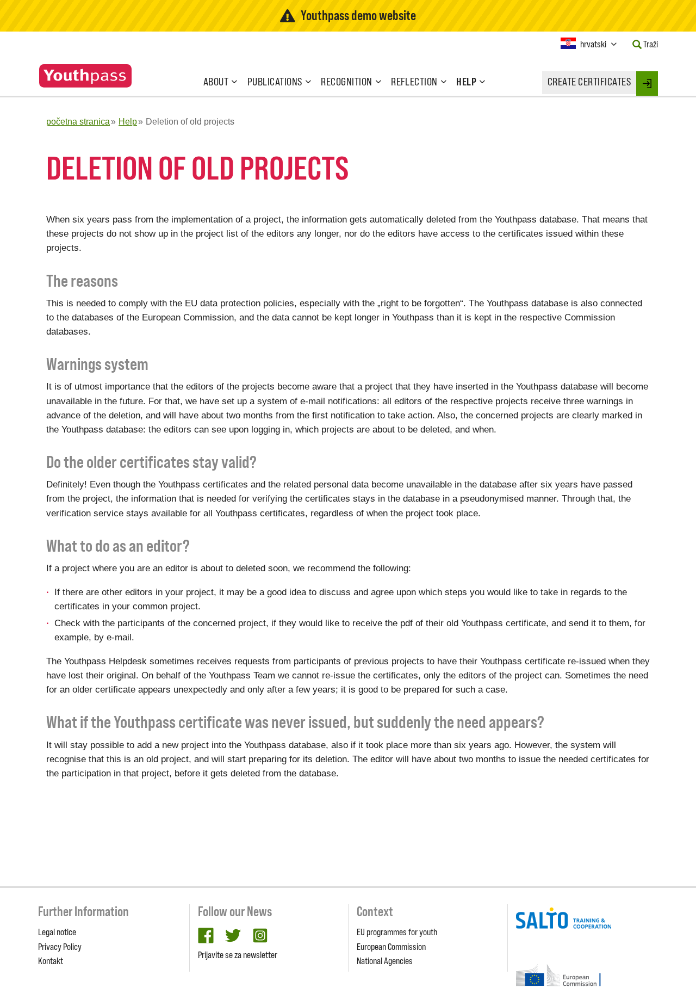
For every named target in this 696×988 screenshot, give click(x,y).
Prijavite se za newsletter (237, 954)
